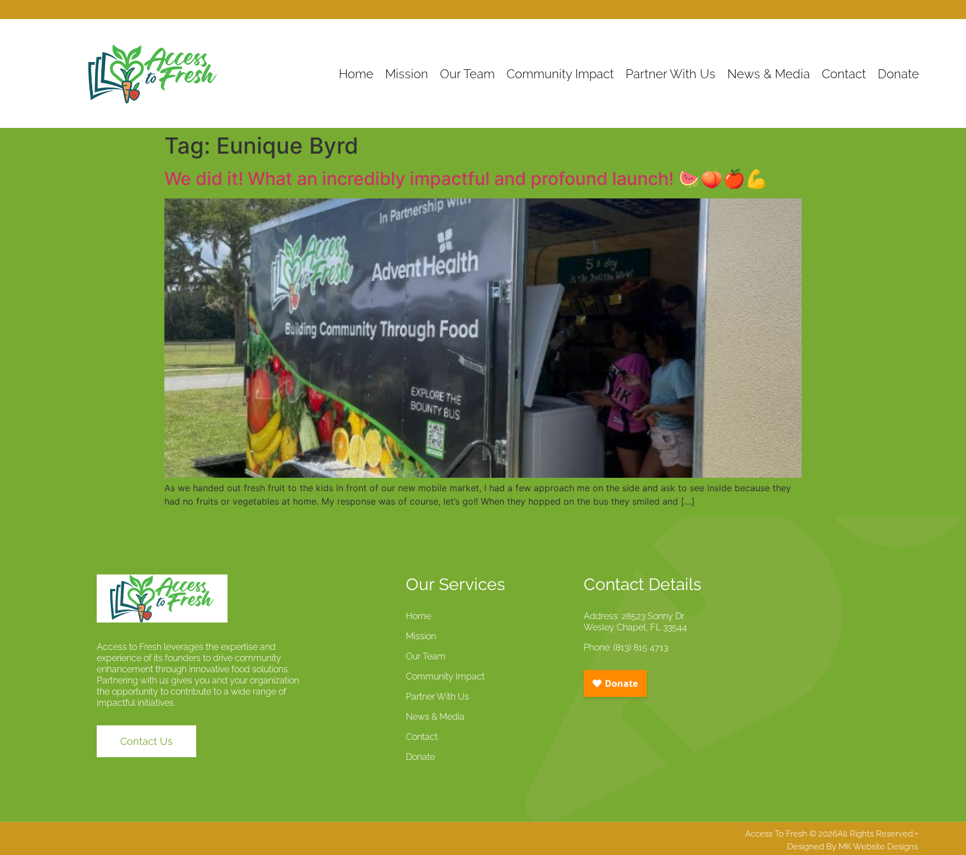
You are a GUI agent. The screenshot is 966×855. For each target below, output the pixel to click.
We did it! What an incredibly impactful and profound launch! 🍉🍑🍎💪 (466, 178)
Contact (844, 73)
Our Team (467, 73)
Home (356, 73)
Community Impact (560, 73)
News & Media (768, 73)
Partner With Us (671, 73)
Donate (898, 73)
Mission (406, 73)
